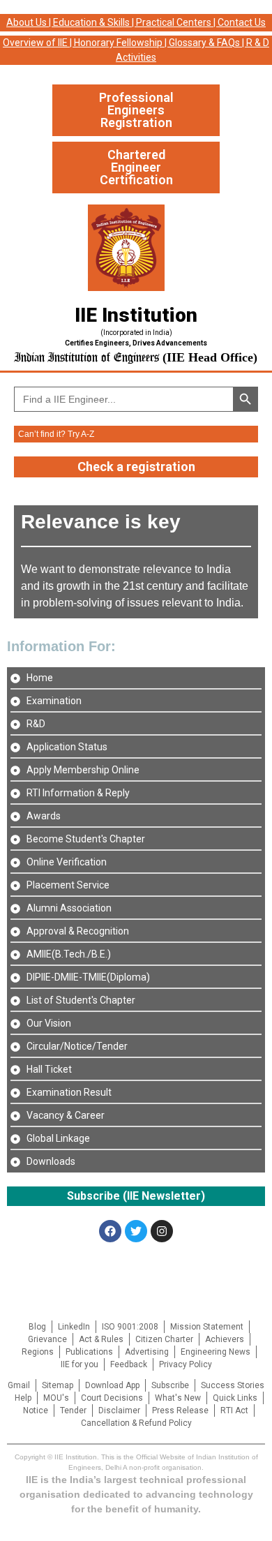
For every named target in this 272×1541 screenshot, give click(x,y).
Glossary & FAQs (204, 42)
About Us (26, 22)
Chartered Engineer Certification (136, 167)
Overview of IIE (35, 42)
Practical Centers (173, 22)
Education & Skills (91, 22)
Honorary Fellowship (118, 42)
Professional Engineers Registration (136, 110)
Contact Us (242, 22)
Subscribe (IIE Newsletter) (136, 1196)
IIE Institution (136, 315)
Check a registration (136, 466)
